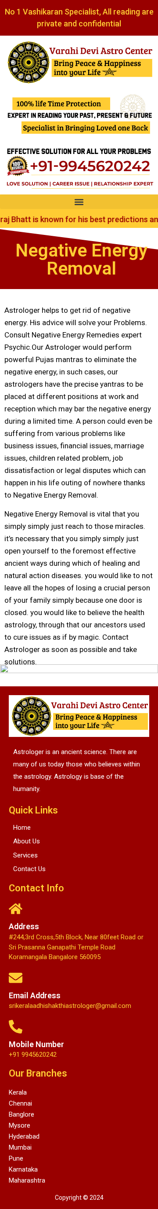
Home (22, 828)
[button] (79, 201)
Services (25, 855)
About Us (26, 841)
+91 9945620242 (33, 1055)
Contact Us (29, 869)
